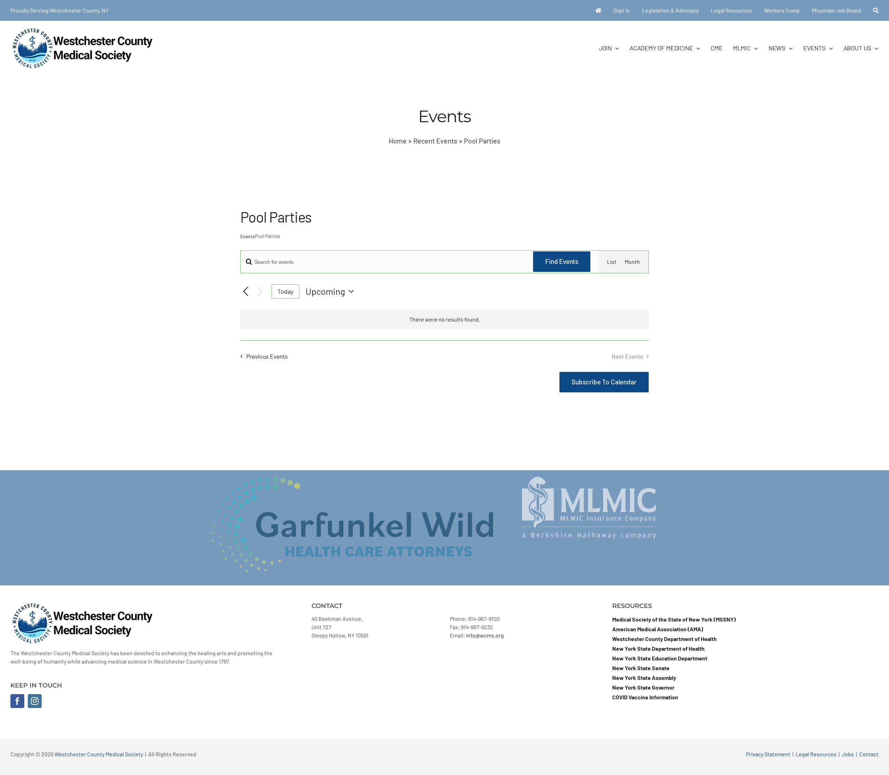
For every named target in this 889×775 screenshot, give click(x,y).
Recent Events (435, 140)
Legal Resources (816, 754)
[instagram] (35, 701)
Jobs (848, 754)
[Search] (876, 10)
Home (398, 140)
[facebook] (17, 701)
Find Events (561, 261)
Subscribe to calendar (604, 382)
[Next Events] (260, 291)
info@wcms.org (485, 635)
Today (285, 291)
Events (247, 236)
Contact (869, 754)
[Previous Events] (245, 291)
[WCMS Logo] (81, 30)
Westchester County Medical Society (99, 754)
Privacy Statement (768, 754)
